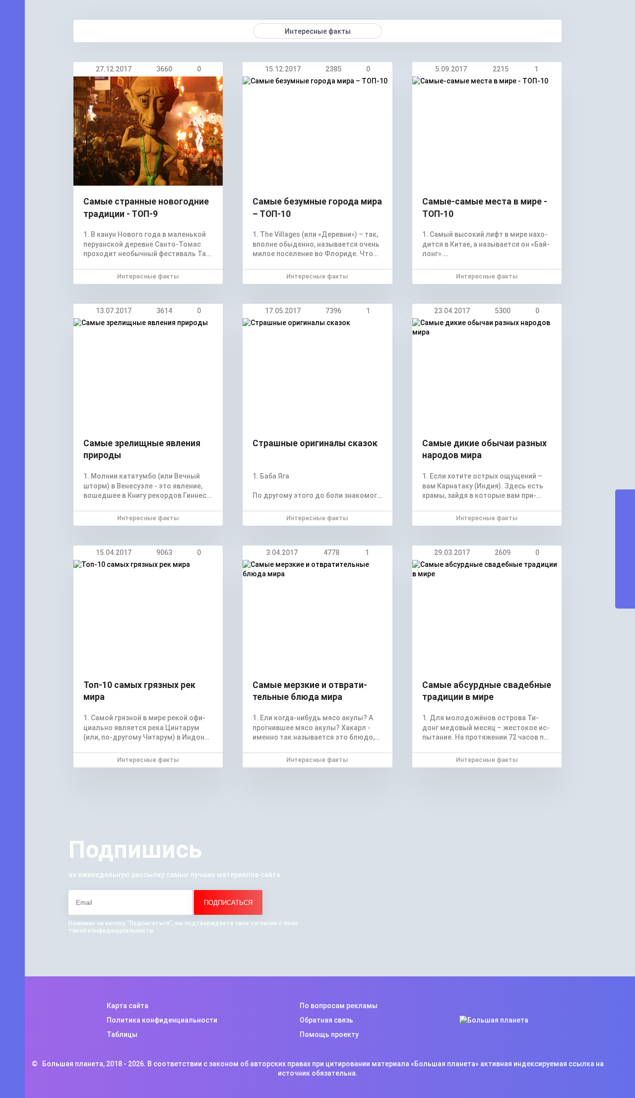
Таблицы (122, 1034)
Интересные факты (148, 276)
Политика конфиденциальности (162, 1020)
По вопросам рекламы (339, 1006)
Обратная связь (326, 1020)
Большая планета (72, 1064)
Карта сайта (127, 1006)
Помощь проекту (329, 1034)
